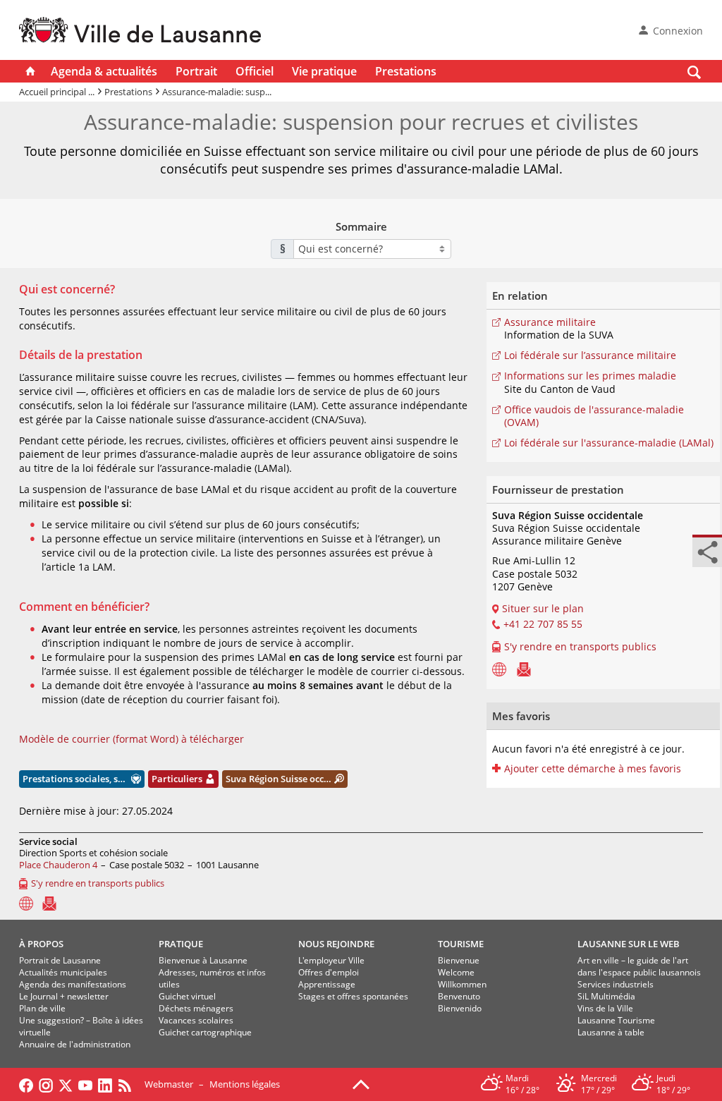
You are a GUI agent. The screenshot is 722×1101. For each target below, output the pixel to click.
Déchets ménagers (196, 1008)
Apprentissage (326, 984)
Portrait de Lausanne (60, 960)
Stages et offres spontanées (353, 996)
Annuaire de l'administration (74, 1044)
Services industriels (615, 984)
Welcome (456, 972)
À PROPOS (41, 943)
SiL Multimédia (606, 996)
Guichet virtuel (187, 996)
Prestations (405, 71)
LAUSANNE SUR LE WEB (628, 943)
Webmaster (169, 1084)
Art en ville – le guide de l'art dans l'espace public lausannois (639, 966)
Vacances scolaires (196, 1020)
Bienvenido (460, 1008)
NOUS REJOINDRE (336, 943)
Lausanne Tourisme (616, 1020)
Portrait (196, 71)
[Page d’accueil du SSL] (499, 668)
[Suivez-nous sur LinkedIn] (105, 1084)
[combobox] (372, 249)
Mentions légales (244, 1084)
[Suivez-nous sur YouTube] (85, 1084)
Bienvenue (458, 960)
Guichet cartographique (205, 1032)
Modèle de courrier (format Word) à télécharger (131, 739)
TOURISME (461, 943)
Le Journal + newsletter (64, 996)
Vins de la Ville (605, 1008)
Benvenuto (459, 996)
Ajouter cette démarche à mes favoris (592, 768)
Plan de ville (42, 1008)
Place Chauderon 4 (58, 864)
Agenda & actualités (104, 71)
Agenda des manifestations (72, 984)
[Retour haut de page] (361, 1083)
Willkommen (462, 984)
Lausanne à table (610, 1032)
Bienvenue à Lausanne (203, 960)
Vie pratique (324, 71)
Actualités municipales (63, 972)
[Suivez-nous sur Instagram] (46, 1084)
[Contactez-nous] (524, 668)
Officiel (254, 71)
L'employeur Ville (331, 960)
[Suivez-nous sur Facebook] (26, 1084)
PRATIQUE (181, 943)
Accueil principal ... (56, 91)
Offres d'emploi (328, 972)
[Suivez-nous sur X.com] (66, 1084)
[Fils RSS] (128, 1084)
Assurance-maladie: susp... (216, 91)
